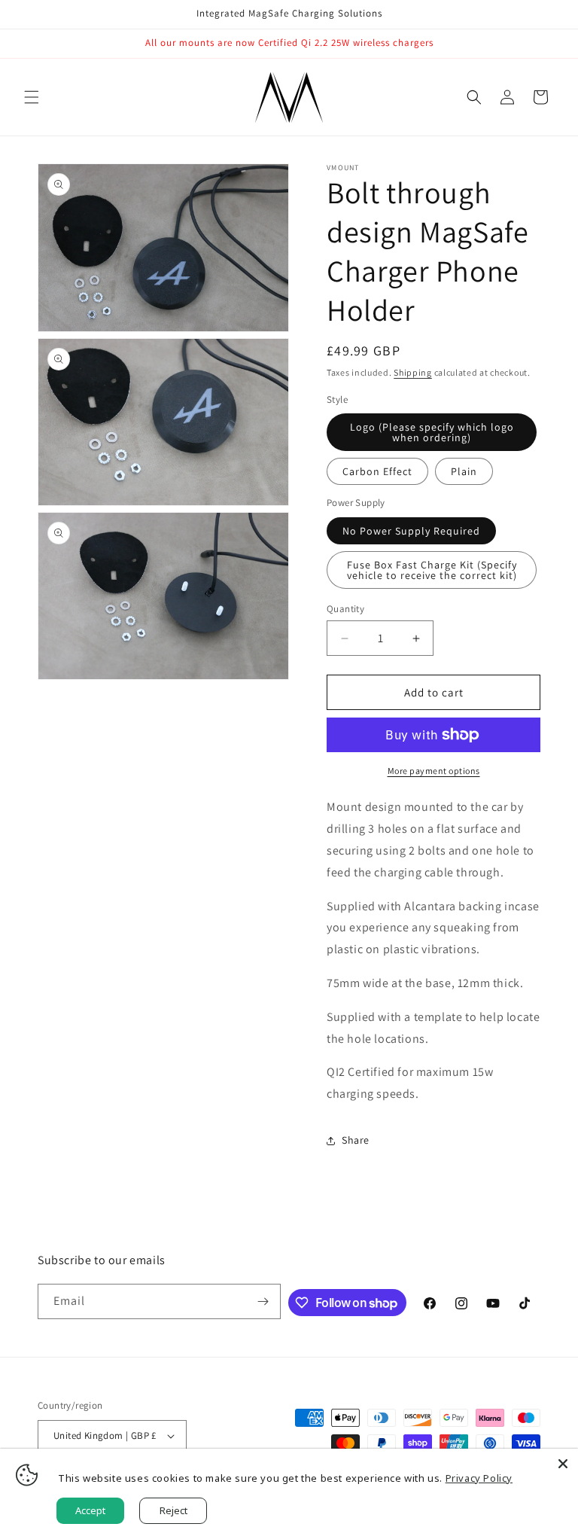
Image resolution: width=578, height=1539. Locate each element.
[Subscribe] (263, 1301)
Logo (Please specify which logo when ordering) (432, 432)
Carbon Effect (377, 471)
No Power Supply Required (411, 531)
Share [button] (356, 1140)
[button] (31, 97)
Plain (464, 471)
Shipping (413, 372)
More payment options (434, 770)
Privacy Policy (479, 1478)
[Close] (562, 1463)
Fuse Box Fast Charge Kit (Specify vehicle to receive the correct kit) (432, 570)
